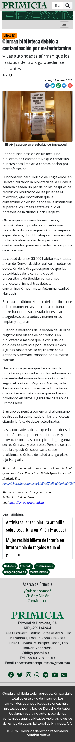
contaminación (44, 566)
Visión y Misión (37, 595)
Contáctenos (38, 600)
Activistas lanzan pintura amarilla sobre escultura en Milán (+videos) (36, 526)
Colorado (25, 566)
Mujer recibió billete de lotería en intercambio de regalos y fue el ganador (35, 547)
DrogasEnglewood (15, 572)
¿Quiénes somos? (37, 590)
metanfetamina (39, 572)
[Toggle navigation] (64, 24)
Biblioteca (10, 566)
